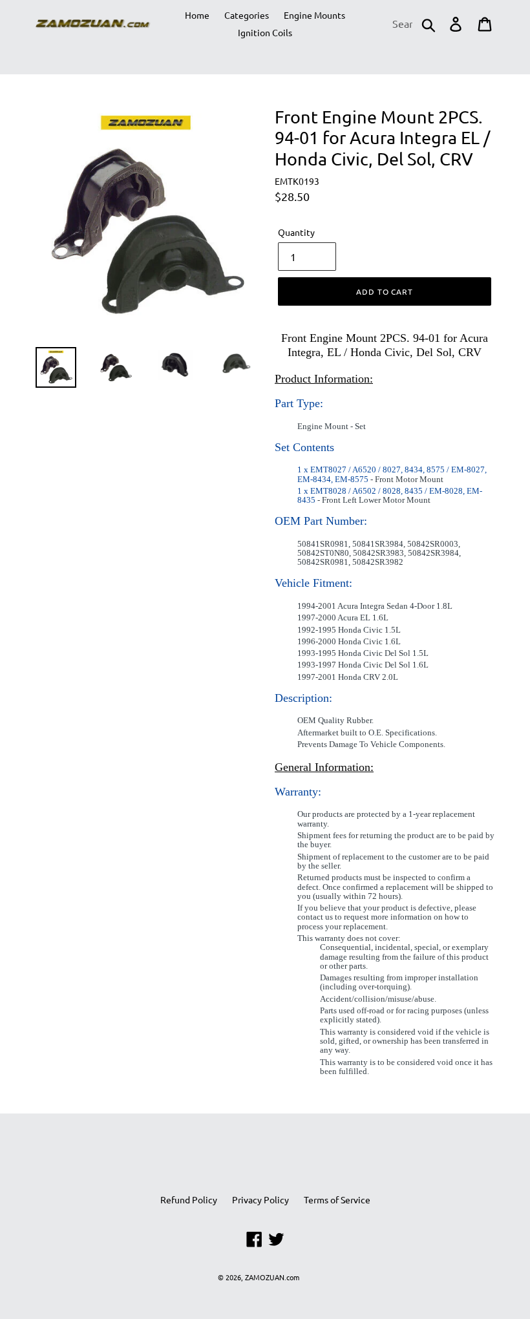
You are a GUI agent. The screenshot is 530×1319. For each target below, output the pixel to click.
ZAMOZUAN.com (272, 1277)
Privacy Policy (260, 1199)
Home (197, 15)
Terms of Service (337, 1199)
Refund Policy (188, 1199)
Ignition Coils (265, 32)
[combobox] (413, 24)
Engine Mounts (314, 15)
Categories (246, 15)
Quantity (296, 232)
